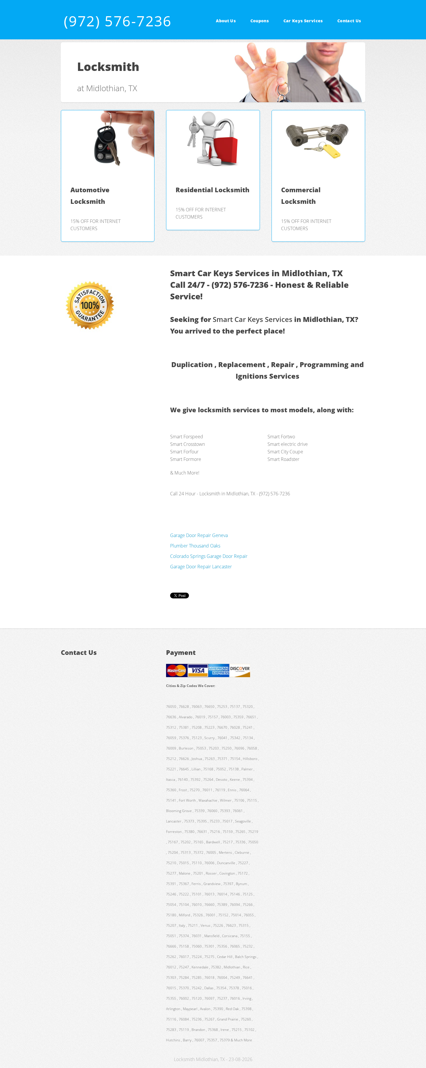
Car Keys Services (303, 20)
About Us (226, 20)
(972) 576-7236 (118, 20)
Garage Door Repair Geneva (199, 535)
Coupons (259, 20)
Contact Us (349, 20)
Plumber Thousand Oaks (195, 546)
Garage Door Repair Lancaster (201, 566)
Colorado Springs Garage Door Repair (208, 556)
